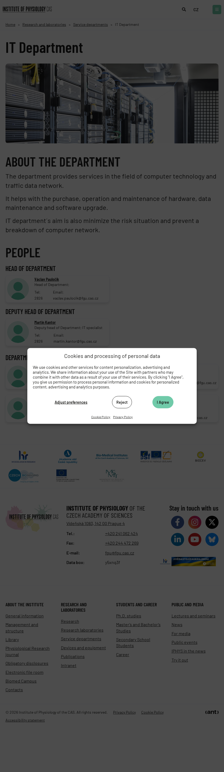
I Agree (163, 402)
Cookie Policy (100, 417)
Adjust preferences (71, 402)
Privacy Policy (123, 417)
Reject (122, 402)
